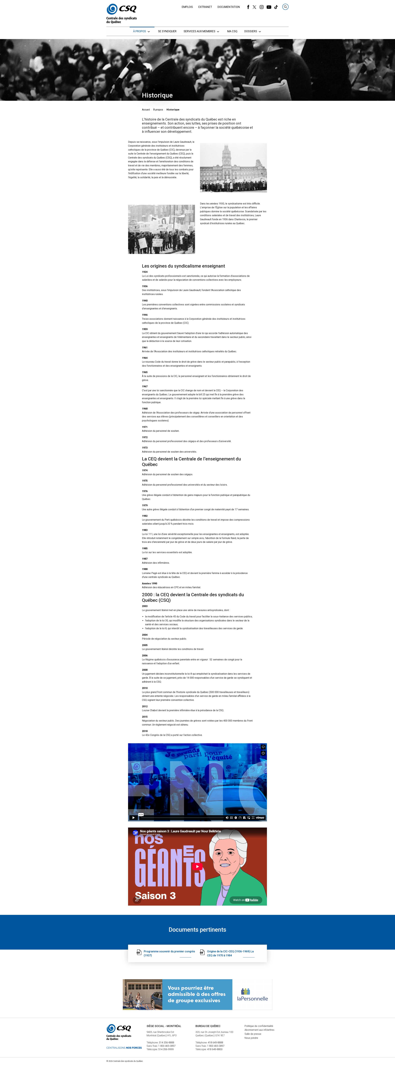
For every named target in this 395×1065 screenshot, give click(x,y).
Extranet (205, 6)
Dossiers (251, 31)
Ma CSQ (232, 31)
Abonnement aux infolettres (259, 1029)
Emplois (187, 6)
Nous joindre (251, 1037)
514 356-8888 (166, 1042)
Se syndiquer (167, 31)
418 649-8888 (215, 1042)
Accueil (146, 109)
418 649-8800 (214, 1049)
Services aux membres (200, 31)
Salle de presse (253, 1033)
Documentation (229, 6)
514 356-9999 (166, 1049)
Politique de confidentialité (259, 1026)
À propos (140, 31)
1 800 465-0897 (167, 1045)
